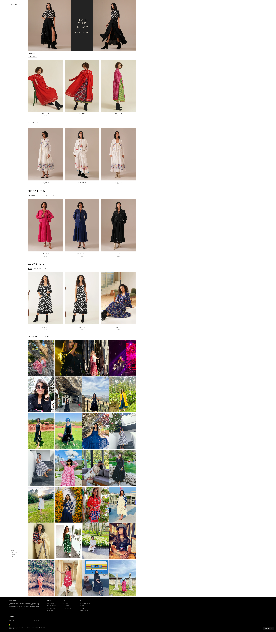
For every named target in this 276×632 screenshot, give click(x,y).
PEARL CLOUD (82, 182)
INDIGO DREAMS (19, 627)
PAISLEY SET (118, 326)
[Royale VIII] (118, 86)
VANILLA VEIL (118, 182)
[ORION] (118, 225)
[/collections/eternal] (82, 25)
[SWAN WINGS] (45, 154)
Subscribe (36, 620)
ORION (118, 253)
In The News (50, 610)
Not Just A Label (51, 608)
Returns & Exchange (85, 603)
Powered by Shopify (13, 628)
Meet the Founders (51, 605)
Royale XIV (45, 113)
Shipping (82, 605)
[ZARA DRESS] (82, 298)
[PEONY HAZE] (45, 225)
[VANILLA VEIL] (118, 154)
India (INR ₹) (13, 625)
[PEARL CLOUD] (82, 154)
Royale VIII (118, 113)
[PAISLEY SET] (118, 298)
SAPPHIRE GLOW (81, 253)
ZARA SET (45, 326)
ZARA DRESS (82, 326)
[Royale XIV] (45, 86)
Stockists (49, 613)
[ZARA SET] (45, 298)
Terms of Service (84, 610)
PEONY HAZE (45, 253)
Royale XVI (82, 113)
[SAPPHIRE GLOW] (82, 225)
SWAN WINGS (45, 182)
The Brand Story (51, 603)
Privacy (82, 608)
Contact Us (66, 605)
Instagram (65, 603)
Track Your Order (67, 608)
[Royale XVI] (82, 86)
